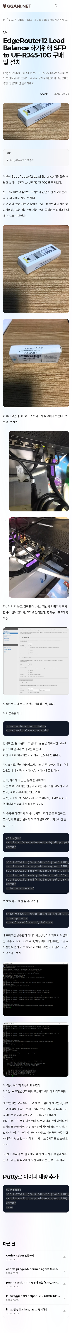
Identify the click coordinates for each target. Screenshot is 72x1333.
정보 (11, 19)
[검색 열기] (56, 6)
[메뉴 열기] (65, 6)
